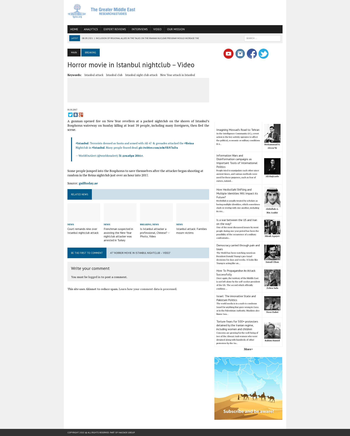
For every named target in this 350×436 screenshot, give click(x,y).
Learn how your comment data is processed (147, 289)
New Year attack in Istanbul (177, 75)
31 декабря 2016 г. (131, 155)
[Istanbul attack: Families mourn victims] (192, 219)
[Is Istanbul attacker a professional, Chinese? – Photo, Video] (156, 219)
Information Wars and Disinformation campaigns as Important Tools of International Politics (236, 161)
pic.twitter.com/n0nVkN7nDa (158, 147)
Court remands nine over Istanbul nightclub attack (82, 230)
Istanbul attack (93, 75)
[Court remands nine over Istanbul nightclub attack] (83, 219)
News (70, 224)
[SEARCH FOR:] (262, 38)
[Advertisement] (216, 12)
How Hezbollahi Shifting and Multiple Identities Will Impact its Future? (237, 193)
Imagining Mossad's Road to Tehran (237, 130)
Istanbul (82, 143)
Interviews (140, 29)
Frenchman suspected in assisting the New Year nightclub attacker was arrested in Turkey (118, 234)
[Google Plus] (81, 115)
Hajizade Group (126, 432)
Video (157, 29)
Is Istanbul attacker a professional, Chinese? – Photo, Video (155, 232)
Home (74, 29)
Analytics (91, 29)
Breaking (145, 224)
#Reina (189, 143)
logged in (94, 277)
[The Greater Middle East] (101, 11)
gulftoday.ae (88, 183)
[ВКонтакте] (75, 115)
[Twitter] (70, 115)
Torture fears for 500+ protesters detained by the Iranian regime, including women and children (237, 325)
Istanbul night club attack (141, 75)
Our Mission (176, 29)
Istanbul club (114, 75)
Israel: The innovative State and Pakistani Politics (236, 298)
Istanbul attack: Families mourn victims (191, 230)
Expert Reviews (115, 29)
